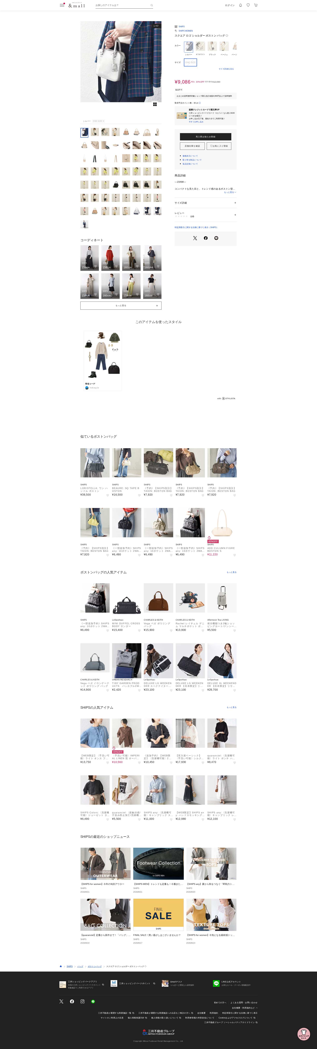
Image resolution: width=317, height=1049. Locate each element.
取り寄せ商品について (192, 160)
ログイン (230, 5)
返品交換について (190, 164)
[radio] (188, 49)
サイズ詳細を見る (226, 69)
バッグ (80, 966)
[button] (120, 69)
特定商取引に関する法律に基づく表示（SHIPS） (196, 227)
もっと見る (229, 192)
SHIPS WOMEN (186, 31)
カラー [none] (178, 45)
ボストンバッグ (95, 966)
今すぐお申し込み (196, 122)
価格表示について (190, 156)
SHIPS (182, 26)
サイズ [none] (178, 62)
